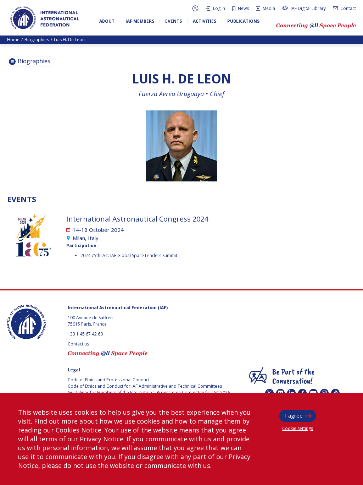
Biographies (36, 40)
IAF (44, 17)
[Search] (195, 8)
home (13, 40)
